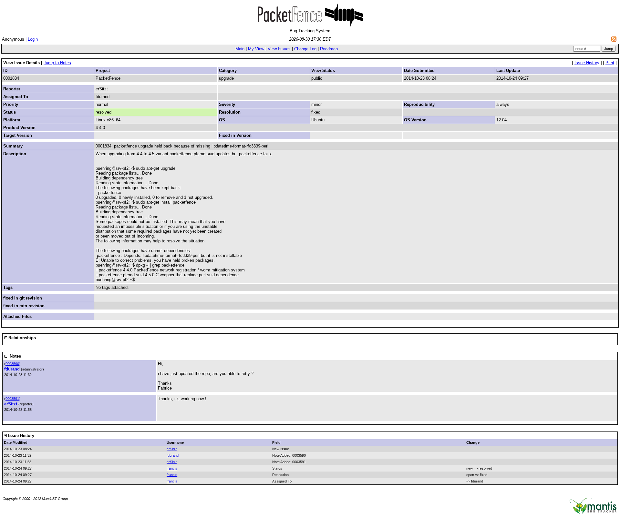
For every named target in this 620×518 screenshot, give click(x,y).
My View (256, 48)
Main (239, 48)
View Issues (279, 48)
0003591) (12, 399)
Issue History (586, 62)
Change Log (305, 48)
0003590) (12, 364)
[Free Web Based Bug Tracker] (593, 512)
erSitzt (10, 403)
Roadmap (329, 48)
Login (33, 39)
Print (609, 62)
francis (172, 468)
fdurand (12, 369)
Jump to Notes (57, 62)
